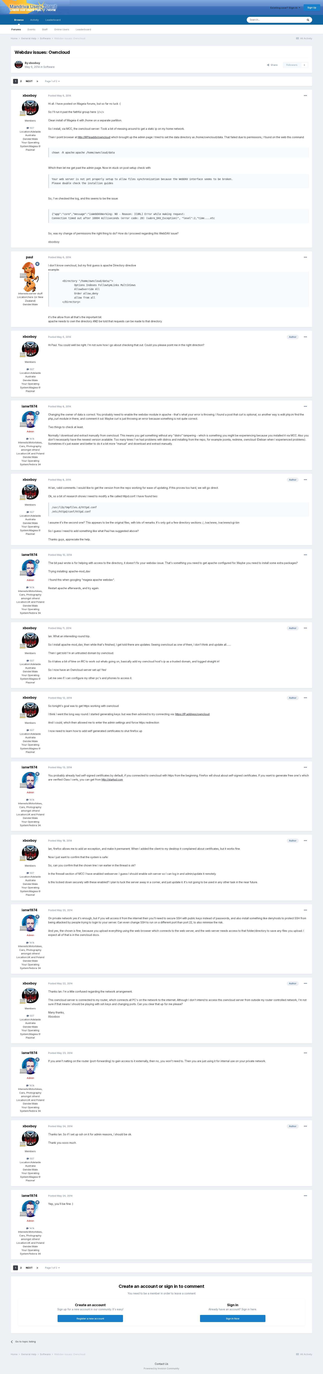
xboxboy (34, 62)
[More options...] (305, 95)
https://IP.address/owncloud (192, 714)
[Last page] (37, 81)
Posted (59, 95)
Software (49, 66)
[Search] (308, 20)
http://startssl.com (112, 779)
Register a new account (90, 1318)
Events (31, 29)
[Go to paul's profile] (30, 270)
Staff (44, 29)
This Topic (293, 19)
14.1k (31, 438)
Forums (16, 29)
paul (29, 257)
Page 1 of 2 (51, 81)
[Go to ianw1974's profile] (30, 419)
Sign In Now (232, 1318)
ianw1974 (29, 406)
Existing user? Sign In (284, 7)
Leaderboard (83, 29)
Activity (34, 19)
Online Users (61, 29)
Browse (19, 19)
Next (29, 81)
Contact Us (161, 1363)
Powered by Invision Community (161, 1368)
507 (31, 127)
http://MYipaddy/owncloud (94, 137)
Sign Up (311, 7)
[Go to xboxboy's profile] (19, 65)
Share (273, 64)
